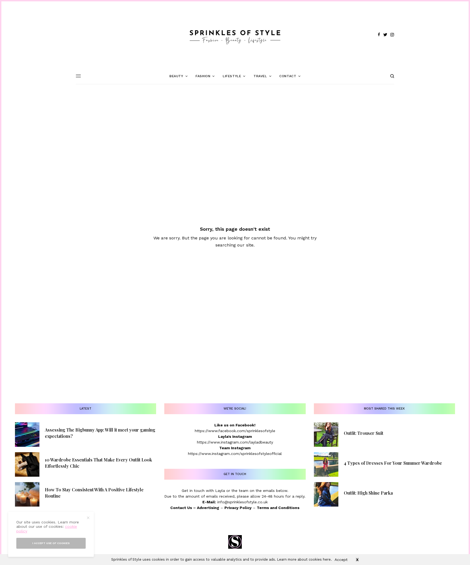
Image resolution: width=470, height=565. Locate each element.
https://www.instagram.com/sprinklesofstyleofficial (235, 453)
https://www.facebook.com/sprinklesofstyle (235, 431)
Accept (341, 559)
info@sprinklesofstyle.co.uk (242, 502)
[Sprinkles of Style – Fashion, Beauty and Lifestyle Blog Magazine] (235, 35)
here (327, 559)
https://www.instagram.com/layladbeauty (235, 442)
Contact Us (181, 507)
